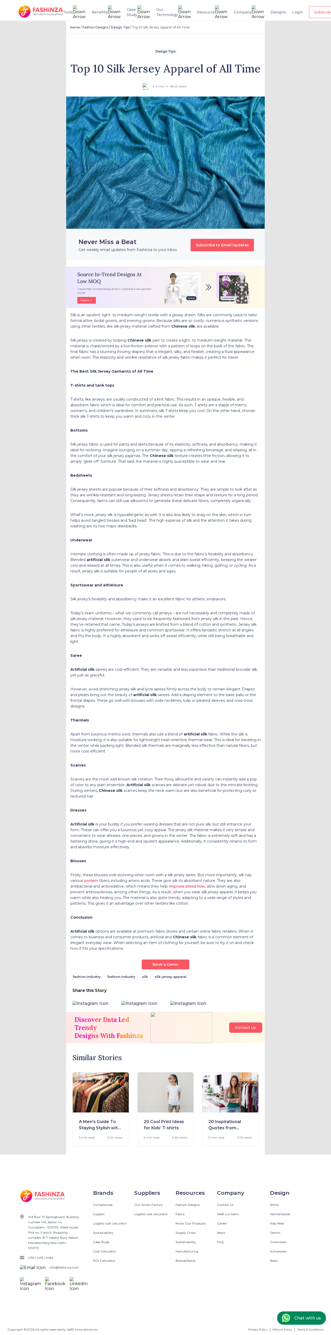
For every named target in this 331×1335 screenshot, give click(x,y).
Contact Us (245, 1027)
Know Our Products (191, 1223)
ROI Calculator (104, 1261)
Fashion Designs (95, 27)
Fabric (180, 1214)
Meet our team (228, 1214)
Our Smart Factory (148, 1205)
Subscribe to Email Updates (222, 245)
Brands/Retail (185, 1261)
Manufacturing (187, 1251)
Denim (275, 1233)
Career (222, 1223)
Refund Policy (282, 1329)
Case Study (101, 1242)
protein (91, 880)
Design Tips (120, 27)
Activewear (278, 1251)
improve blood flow (187, 886)
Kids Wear (277, 1223)
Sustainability (103, 1233)
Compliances (102, 1205)
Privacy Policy (257, 1329)
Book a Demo (165, 964)
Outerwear (278, 1242)
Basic (274, 1261)
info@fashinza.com (64, 1267)
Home (75, 27)
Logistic (98, 1214)
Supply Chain (186, 1233)
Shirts (274, 1205)
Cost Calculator (104, 1251)
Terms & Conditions (310, 1329)
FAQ (220, 1242)
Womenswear (280, 1214)
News (221, 1233)
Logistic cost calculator (110, 1223)
